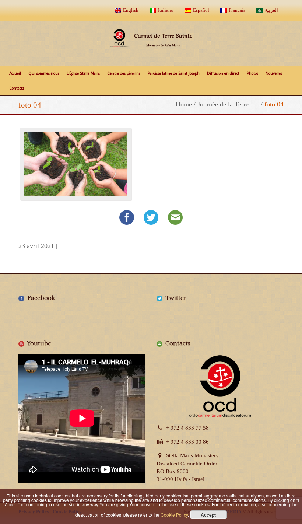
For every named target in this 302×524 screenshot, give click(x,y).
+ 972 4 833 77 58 (187, 428)
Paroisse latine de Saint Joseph (174, 73)
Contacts (16, 88)
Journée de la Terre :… (228, 104)
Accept (208, 514)
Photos (252, 73)
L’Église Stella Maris (83, 73)
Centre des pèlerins (123, 73)
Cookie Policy (174, 514)
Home (184, 104)
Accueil (15, 73)
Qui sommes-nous (43, 73)
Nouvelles (274, 73)
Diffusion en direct (223, 73)
